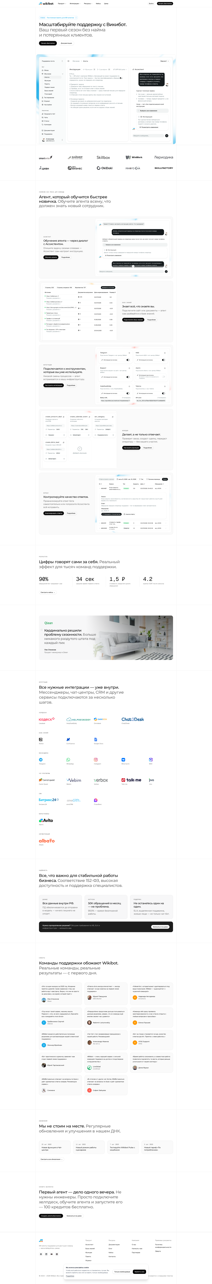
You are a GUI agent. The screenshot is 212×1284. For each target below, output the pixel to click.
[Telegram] (41, 1254)
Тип (142, 479)
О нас (134, 1245)
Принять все (139, 1272)
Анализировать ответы (53, 513)
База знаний (90, 1249)
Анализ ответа (130, 514)
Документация (66, 43)
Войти (151, 4)
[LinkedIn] (46, 1254)
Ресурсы (87, 4)
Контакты (112, 1256)
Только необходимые (122, 1272)
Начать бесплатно (165, 4)
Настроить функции (131, 448)
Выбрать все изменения (148, 90)
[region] (150, 102)
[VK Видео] (57, 1254)
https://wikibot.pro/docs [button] (53, 302)
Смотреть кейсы (48, 592)
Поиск (165, 479)
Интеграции (74, 4)
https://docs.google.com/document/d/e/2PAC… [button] (60, 307)
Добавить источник (108, 287)
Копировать (127, 398)
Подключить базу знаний (133, 320)
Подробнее (65, 257)
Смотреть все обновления (51, 1159)
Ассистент (89, 1245)
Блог (110, 1249)
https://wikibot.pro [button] (51, 296)
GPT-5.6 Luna (120, 69)
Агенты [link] (85, 61)
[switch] (128, 360)
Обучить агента (51, 257)
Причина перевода (154, 479)
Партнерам (136, 1253)
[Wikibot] (46, 3)
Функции (88, 1253)
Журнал (88, 1260)
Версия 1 (164, 61)
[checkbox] (138, 90)
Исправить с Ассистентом (112, 514)
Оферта (158, 1251)
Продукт (61, 4)
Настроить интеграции (53, 385)
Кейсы (98, 4)
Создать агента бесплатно (51, 1216)
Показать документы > (53, 298)
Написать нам (137, 1249)
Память (88, 1256)
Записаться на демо (160, 927)
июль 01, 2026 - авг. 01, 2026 (127, 479)
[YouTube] (52, 1254)
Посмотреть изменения (150, 106)
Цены (106, 4)
